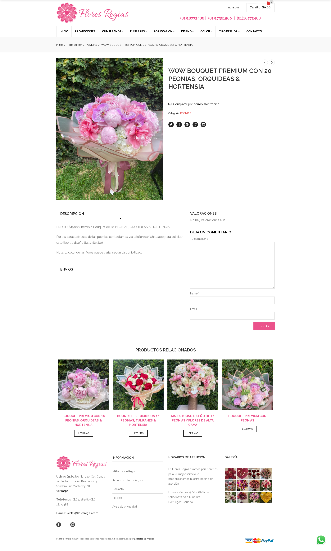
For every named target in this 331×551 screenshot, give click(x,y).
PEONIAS (91, 44)
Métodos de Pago (123, 471)
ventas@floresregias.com (82, 513)
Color (205, 31)
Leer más (83, 433)
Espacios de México (144, 538)
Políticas (117, 497)
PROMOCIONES (85, 31)
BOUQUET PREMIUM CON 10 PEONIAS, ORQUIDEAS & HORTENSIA (83, 420)
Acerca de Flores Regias (127, 480)
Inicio (64, 31)
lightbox (63, 192)
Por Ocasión (163, 31)
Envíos (66, 269)
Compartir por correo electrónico (196, 104)
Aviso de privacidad (124, 506)
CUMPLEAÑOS (111, 31)
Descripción (72, 214)
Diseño (186, 31)
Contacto (254, 31)
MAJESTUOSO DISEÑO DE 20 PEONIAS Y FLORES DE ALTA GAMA (192, 420)
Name (194, 293)
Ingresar (233, 7)
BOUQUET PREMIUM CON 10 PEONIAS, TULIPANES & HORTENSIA (138, 420)
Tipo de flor (228, 31)
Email (194, 309)
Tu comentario (199, 238)
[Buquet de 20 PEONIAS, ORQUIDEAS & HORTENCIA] (109, 128)
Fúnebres (137, 31)
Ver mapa (62, 490)
